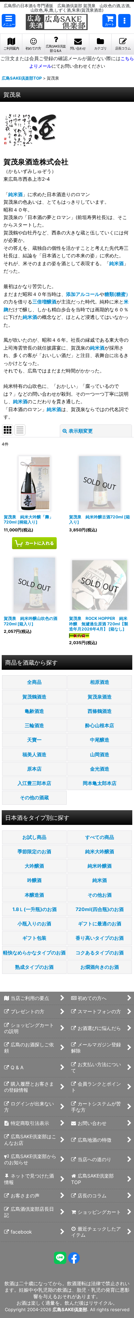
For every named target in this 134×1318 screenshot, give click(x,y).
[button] (8, 20)
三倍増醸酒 (44, 301)
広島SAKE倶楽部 (70, 1309)
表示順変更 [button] (81, 431)
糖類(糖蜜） (117, 294)
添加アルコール (83, 294)
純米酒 (15, 194)
